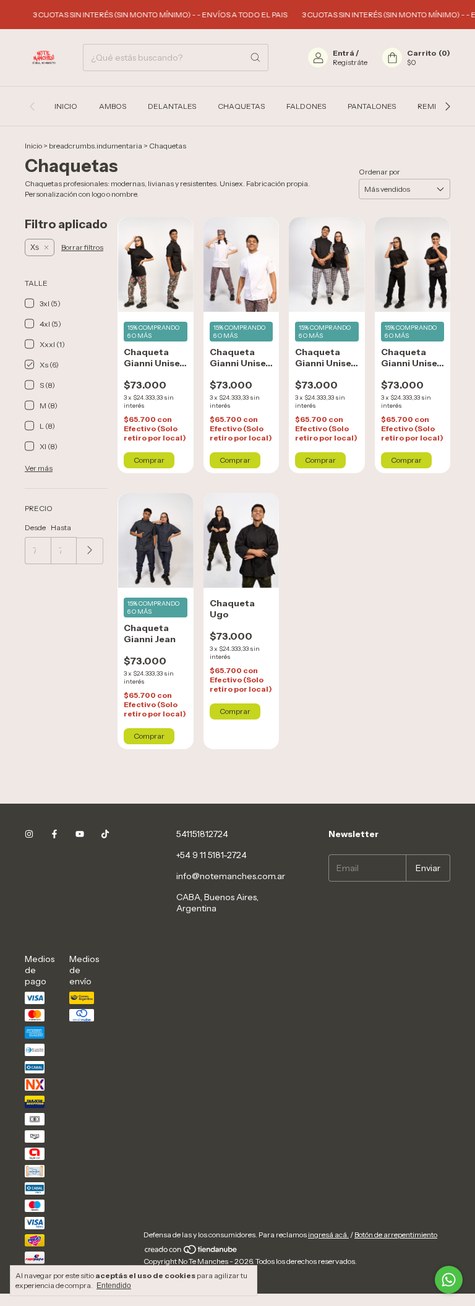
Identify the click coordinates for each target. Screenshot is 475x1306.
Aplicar (90, 551)
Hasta (61, 527)
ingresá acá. (328, 1234)
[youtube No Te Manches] (79, 834)
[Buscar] (255, 58)
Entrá (343, 53)
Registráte (350, 62)
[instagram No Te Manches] (29, 834)
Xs (34, 247)
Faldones (306, 106)
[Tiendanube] (191, 1252)
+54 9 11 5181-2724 (211, 855)
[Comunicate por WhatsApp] (449, 1280)
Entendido (113, 1285)
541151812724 (202, 834)
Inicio (65, 106)
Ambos (112, 106)
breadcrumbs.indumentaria (95, 145)
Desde (35, 527)
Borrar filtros (82, 247)
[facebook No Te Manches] (54, 834)
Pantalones (372, 106)
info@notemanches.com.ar (230, 876)
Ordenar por (379, 171)
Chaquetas (241, 106)
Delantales (172, 106)
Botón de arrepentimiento (395, 1234)
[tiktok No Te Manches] (105, 834)
